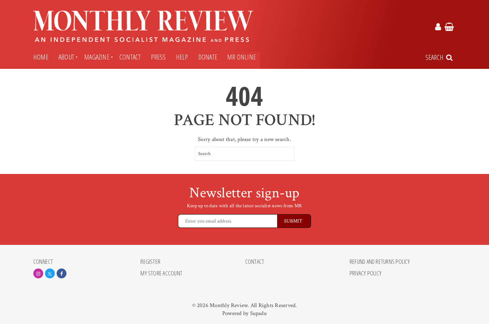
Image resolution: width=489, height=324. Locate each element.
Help (182, 57)
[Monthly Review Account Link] (438, 28)
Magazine (96, 57)
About (66, 57)
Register (150, 261)
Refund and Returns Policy (380, 261)
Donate (207, 57)
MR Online (241, 57)
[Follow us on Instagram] (38, 273)
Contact (130, 57)
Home (41, 57)
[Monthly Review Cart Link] (449, 28)
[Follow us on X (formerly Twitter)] (50, 273)
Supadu (258, 313)
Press (158, 57)
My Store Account (161, 273)
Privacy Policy (366, 273)
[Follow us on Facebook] (62, 273)
